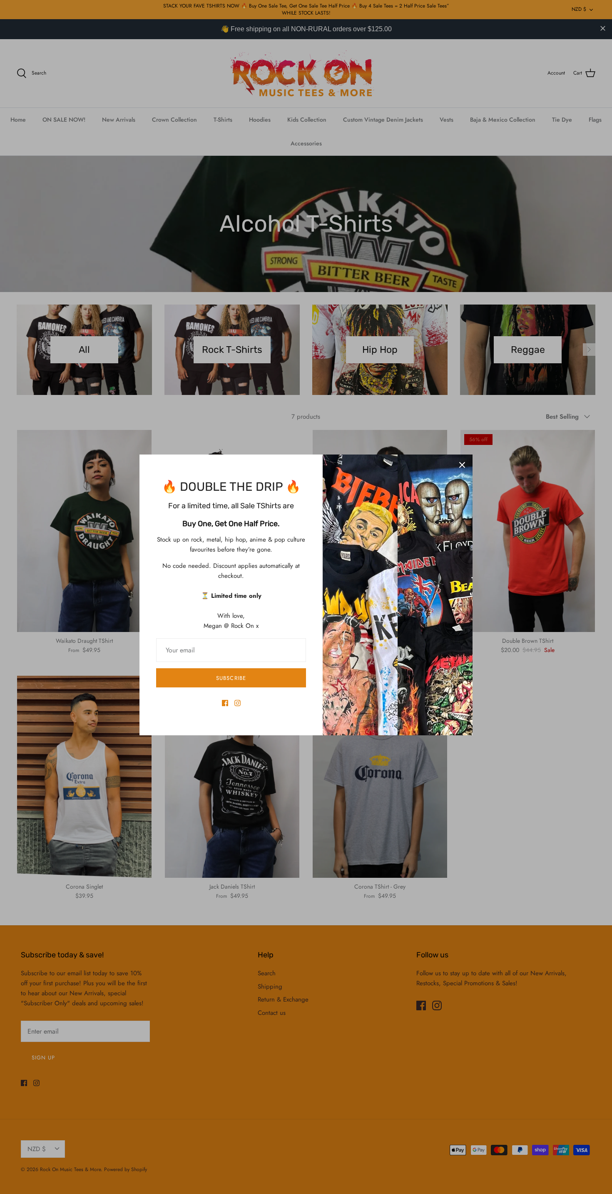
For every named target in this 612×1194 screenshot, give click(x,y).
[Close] (462, 465)
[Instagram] (237, 703)
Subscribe (231, 678)
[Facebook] (225, 703)
